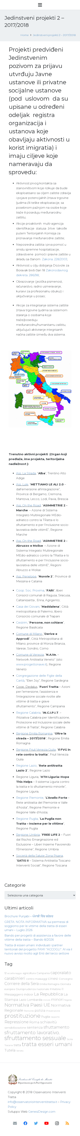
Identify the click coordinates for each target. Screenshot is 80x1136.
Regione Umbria (28, 834)
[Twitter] (36, 1123)
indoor (28, 994)
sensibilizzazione (15, 1027)
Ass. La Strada (26, 473)
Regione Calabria (28, 712)
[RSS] (67, 1123)
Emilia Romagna (49, 984)
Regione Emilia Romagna (34, 733)
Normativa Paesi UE (27, 1005)
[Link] (40, 1079)
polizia (40, 1010)
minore (46, 1000)
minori (57, 999)
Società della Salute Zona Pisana (39, 855)
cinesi (53, 978)
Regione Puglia (27, 819)
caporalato (60, 972)
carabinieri (14, 978)
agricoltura (29, 973)
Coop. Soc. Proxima (30, 590)
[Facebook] (25, 1123)
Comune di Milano (29, 634)
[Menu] (40, 5)
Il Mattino (55, 989)
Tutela (10, 1050)
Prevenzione (53, 1010)
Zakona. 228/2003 (54, 259)
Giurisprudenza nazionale (32, 989)
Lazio (22, 1000)
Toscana (8, 1045)
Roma (34, 1022)
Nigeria (68, 1000)
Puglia (45, 1016)
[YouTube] (46, 1123)
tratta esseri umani (47, 1044)
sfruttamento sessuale (35, 1038)
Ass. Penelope (26, 576)
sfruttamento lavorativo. (32, 1032)
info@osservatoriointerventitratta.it (32, 1102)
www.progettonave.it (31, 664)
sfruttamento (56, 1027)
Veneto (19, 1050)
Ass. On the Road (28, 505)
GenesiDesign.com (41, 1111)
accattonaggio (14, 973)
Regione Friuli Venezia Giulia (36, 749)
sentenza (35, 1027)
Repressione (16, 1021)
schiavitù (48, 1022)
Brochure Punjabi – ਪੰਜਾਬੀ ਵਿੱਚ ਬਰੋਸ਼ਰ (28, 916)
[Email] (15, 1123)
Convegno (66, 978)
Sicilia (70, 1039)
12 (5, 973)
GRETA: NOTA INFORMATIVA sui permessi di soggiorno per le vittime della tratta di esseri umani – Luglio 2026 (36, 926)
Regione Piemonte (29, 798)
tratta (17, 1045)
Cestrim (21, 622)
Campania (43, 973)
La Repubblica (48, 993)
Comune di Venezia (30, 654)
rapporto (55, 1017)
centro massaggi (36, 978)
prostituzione (22, 1015)
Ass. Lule (22, 484)
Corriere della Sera (21, 983)
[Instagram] (57, 1123)
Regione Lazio (26, 765)
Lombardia (34, 1000)
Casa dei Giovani (27, 606)
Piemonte (29, 1010)
